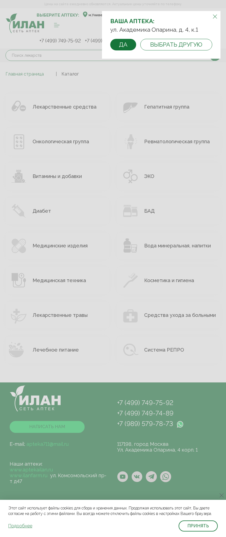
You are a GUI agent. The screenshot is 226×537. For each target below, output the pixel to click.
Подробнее (20, 525)
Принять (198, 525)
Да (123, 44)
